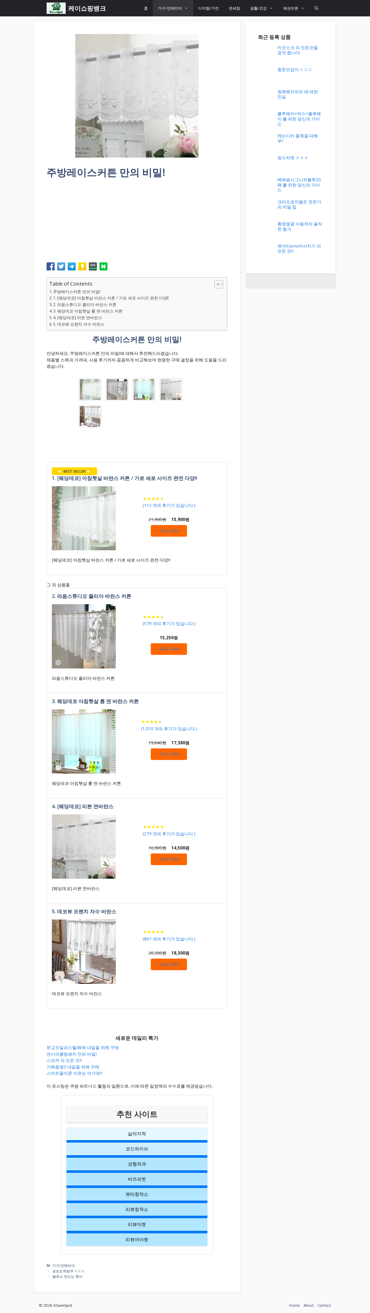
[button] (316, 8)
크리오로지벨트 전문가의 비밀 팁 (299, 204)
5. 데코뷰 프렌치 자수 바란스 (78, 324)
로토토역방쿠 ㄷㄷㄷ (68, 1271)
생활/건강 (258, 8)
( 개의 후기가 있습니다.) (169, 505)
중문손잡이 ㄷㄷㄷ (295, 69)
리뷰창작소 (137, 1209)
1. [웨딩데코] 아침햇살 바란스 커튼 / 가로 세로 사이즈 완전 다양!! (111, 298)
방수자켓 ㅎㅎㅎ (292, 158)
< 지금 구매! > (169, 531)
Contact (324, 1305)
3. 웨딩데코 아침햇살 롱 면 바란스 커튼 (88, 311)
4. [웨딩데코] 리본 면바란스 (77, 317)
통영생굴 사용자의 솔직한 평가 (299, 226)
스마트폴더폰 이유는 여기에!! (74, 1073)
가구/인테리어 (170, 8)
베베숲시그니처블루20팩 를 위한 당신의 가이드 (299, 185)
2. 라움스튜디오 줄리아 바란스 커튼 (85, 304)
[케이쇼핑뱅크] (56, 8)
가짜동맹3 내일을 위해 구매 (73, 1067)
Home (294, 1305)
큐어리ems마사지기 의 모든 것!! (299, 248)
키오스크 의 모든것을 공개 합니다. (297, 50)
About (309, 1305)
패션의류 (290, 8)
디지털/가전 (208, 8)
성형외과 (137, 1164)
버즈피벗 (137, 1179)
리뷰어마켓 (137, 1239)
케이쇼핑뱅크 (87, 8)
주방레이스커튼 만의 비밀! (76, 291)
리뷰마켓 (137, 1224)
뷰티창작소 (137, 1194)
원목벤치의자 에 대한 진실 (297, 94)
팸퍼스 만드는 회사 (67, 1276)
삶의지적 (137, 1134)
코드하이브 (137, 1149)
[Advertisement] (137, 222)
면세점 (234, 8)
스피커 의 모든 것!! (64, 1060)
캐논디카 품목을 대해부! (297, 138)
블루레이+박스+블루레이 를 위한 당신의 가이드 (299, 119)
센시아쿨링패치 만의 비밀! (72, 1054)
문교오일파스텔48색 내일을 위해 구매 (83, 1047)
